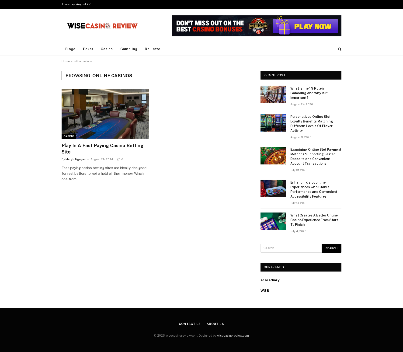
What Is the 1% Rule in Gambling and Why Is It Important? (309, 93)
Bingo (70, 49)
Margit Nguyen (76, 159)
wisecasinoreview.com (233, 335)
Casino (107, 49)
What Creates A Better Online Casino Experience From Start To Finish (314, 220)
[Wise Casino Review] (102, 26)
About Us (215, 324)
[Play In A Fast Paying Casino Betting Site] (105, 114)
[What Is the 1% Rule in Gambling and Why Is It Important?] (273, 94)
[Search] (339, 49)
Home (66, 61)
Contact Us (190, 324)
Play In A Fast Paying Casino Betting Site (102, 149)
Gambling (128, 49)
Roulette (152, 49)
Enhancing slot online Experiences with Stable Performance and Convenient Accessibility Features (313, 189)
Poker (88, 49)
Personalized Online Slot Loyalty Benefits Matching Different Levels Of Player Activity (311, 123)
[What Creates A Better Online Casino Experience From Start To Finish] (273, 221)
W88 (265, 291)
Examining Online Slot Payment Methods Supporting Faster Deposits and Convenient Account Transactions (315, 156)
